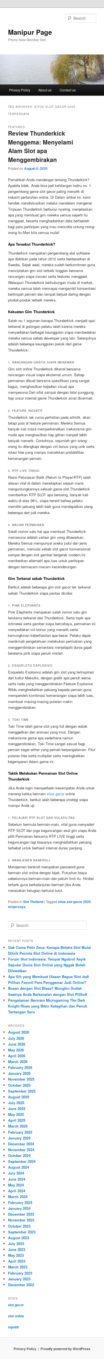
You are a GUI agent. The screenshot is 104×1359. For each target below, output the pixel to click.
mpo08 (13, 1327)
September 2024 (21, 1161)
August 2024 (18, 1167)
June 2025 (16, 1108)
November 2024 (21, 1149)
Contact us (68, 90)
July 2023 (16, 1243)
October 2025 (19, 1085)
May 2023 (16, 1255)
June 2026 (16, 1044)
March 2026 (17, 1061)
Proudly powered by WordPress (65, 1348)
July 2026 (16, 1038)
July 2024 (16, 1173)
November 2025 (21, 1079)
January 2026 (19, 1073)
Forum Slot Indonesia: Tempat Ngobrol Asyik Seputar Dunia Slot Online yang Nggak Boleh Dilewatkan (47, 964)
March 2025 (17, 1126)
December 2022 (21, 1284)
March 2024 (17, 1196)
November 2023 (21, 1220)
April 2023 (16, 1261)
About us (45, 90)
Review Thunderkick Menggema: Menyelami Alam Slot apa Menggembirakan (40, 146)
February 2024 (20, 1202)
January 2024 (19, 1208)
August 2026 (18, 1032)
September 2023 (21, 1232)
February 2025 (20, 1132)
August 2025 (18, 1096)
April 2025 (16, 1120)
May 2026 (16, 1050)
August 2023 (18, 1237)
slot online (16, 1315)
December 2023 (21, 1214)
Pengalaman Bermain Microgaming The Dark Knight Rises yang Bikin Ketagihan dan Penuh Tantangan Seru (47, 1006)
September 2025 (21, 1091)
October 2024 (19, 1155)
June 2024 (16, 1179)
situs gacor (55, 793)
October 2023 (19, 1226)
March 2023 (17, 1267)
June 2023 (16, 1249)
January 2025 (19, 1138)
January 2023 (19, 1278)
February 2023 (20, 1273)
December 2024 (21, 1143)
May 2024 (16, 1185)
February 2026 (20, 1067)
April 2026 (16, 1055)
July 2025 (16, 1102)
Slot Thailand (33, 901)
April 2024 (16, 1190)
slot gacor (16, 1304)
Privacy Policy (19, 90)
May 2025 (16, 1114)
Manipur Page (30, 32)
